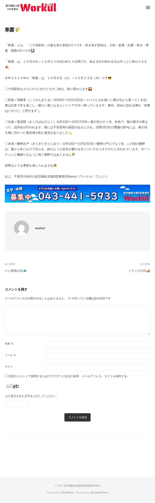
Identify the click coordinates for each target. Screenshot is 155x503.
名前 (9, 343)
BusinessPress (100, 492)
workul (40, 228)
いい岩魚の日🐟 (16, 270)
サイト (9, 366)
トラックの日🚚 (139, 270)
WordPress (67, 492)
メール (10, 355)
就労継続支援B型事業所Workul (82, 485)
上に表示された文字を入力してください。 (32, 396)
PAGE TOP (147, 484)
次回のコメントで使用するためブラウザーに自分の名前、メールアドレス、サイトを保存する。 (69, 376)
